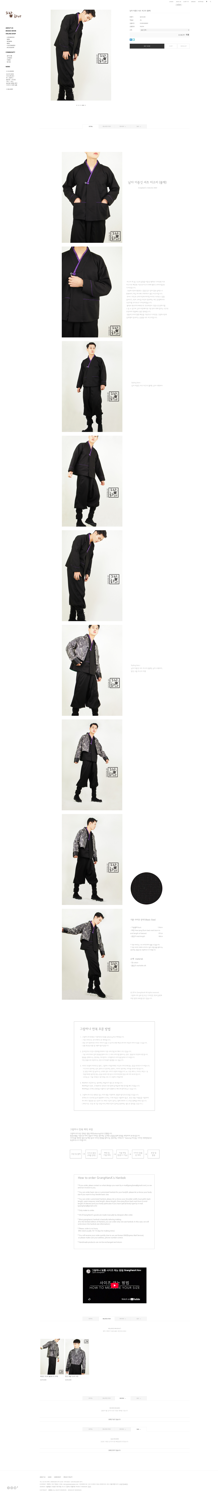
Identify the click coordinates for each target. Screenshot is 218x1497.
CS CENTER (10, 71)
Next (110, 56)
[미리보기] (61, 1341)
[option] (80, 55)
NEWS (8, 67)
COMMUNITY (10, 52)
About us (42, 1477)
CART (185, 1)
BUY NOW (147, 46)
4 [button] (83, 105)
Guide (49, 1477)
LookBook (10, 37)
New (8, 39)
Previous (51, 56)
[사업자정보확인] (123, 1484)
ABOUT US (9, 28)
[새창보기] (57, 1341)
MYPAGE (200, 1)
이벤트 (9, 60)
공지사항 (9, 56)
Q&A (138, 126)
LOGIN (171, 1)
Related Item (107, 126)
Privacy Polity (68, 1477)
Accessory (10, 47)
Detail (91, 126)
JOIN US (178, 1)
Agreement (57, 1477)
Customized (11, 45)
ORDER (193, 1)
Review (122, 126)
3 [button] (81, 105)
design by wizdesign (74, 1490)
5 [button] (85, 105)
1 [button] (76, 105)
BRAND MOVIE (11, 31)
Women (9, 41)
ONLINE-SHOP (11, 34)
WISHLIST (184, 46)
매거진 (9, 62)
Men (8, 43)
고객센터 (9, 58)
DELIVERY (10, 89)
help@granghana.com (70, 1484)
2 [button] (78, 105)
